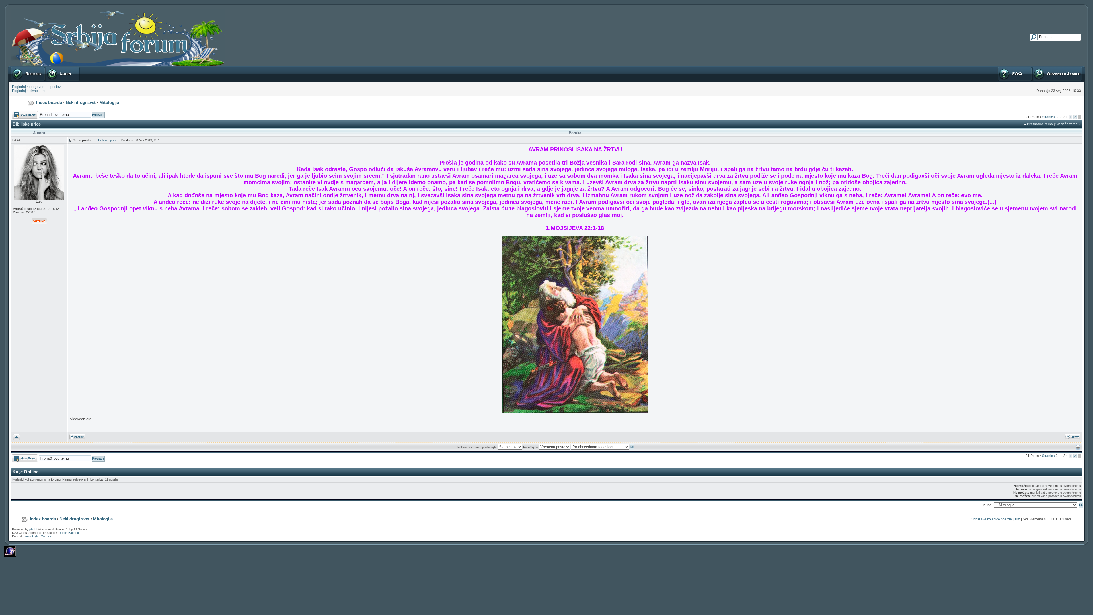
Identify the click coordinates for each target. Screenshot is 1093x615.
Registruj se (20, 68)
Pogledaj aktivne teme (29, 91)
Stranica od (1053, 117)
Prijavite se (53, 68)
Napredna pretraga (1047, 68)
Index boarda (49, 102)
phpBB (33, 529)
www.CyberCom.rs (38, 536)
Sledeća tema (1066, 124)
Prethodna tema (1040, 124)
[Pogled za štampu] (1078, 448)
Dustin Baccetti (69, 532)
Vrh (15, 436)
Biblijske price (27, 124)
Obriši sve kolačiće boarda (991, 519)
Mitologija (109, 102)
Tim (1017, 519)
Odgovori (19, 113)
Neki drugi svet (81, 102)
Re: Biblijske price (105, 140)
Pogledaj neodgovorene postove (37, 87)
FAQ (1000, 68)
